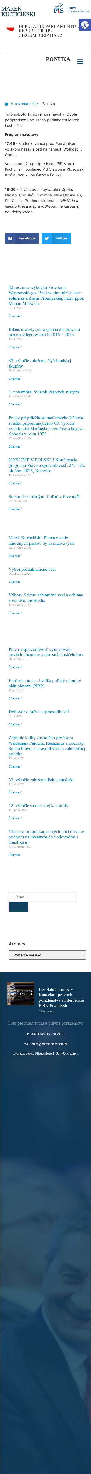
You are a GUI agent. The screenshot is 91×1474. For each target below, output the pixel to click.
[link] (85, 25)
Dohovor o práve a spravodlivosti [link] (39, 711)
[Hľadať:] (42, 897)
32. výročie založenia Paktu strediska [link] (41, 779)
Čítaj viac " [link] (15, 316)
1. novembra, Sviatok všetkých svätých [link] (44, 392)
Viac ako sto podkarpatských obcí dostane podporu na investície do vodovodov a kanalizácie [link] (46, 837)
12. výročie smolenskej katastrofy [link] (39, 805)
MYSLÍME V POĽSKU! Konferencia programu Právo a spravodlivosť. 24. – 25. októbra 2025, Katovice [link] (47, 465)
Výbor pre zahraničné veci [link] (32, 569)
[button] (80, 61)
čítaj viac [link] (46, 1011)
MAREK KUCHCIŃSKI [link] (18, 11)
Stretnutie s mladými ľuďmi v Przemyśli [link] (44, 496)
